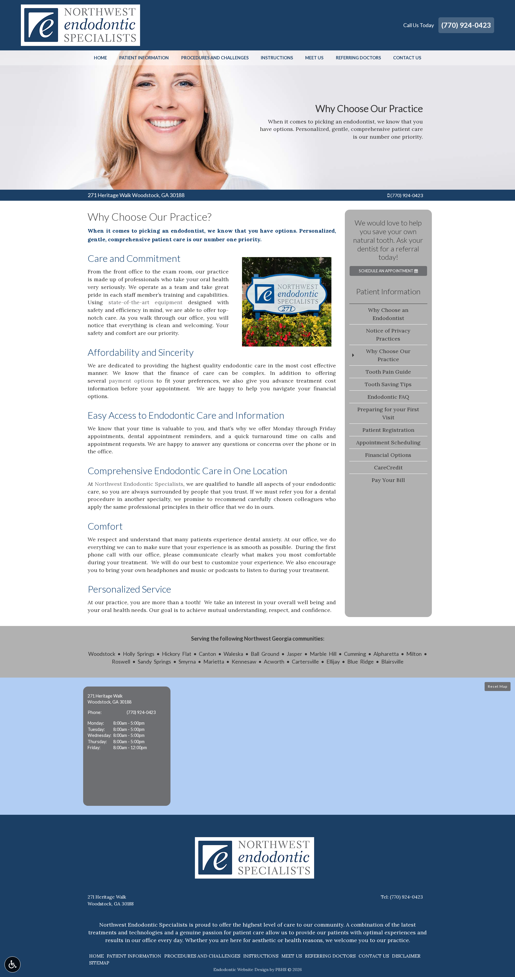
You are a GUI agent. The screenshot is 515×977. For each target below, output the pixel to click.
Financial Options (388, 455)
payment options (131, 380)
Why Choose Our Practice (388, 355)
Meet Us (314, 57)
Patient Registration (388, 429)
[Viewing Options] (12, 964)
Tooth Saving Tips (388, 384)
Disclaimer (406, 956)
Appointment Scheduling (388, 442)
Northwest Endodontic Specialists (139, 483)
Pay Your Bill (388, 480)
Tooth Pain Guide (388, 371)
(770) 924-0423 (466, 25)
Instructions (277, 57)
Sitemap (99, 963)
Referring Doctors (358, 57)
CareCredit (388, 467)
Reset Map (497, 686)
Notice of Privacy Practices (388, 334)
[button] (126, 746)
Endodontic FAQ (388, 396)
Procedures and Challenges (215, 57)
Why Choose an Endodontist (388, 314)
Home (100, 57)
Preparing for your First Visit (388, 413)
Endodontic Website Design (241, 969)
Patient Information (144, 57)
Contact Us (407, 57)
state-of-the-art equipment (145, 302)
